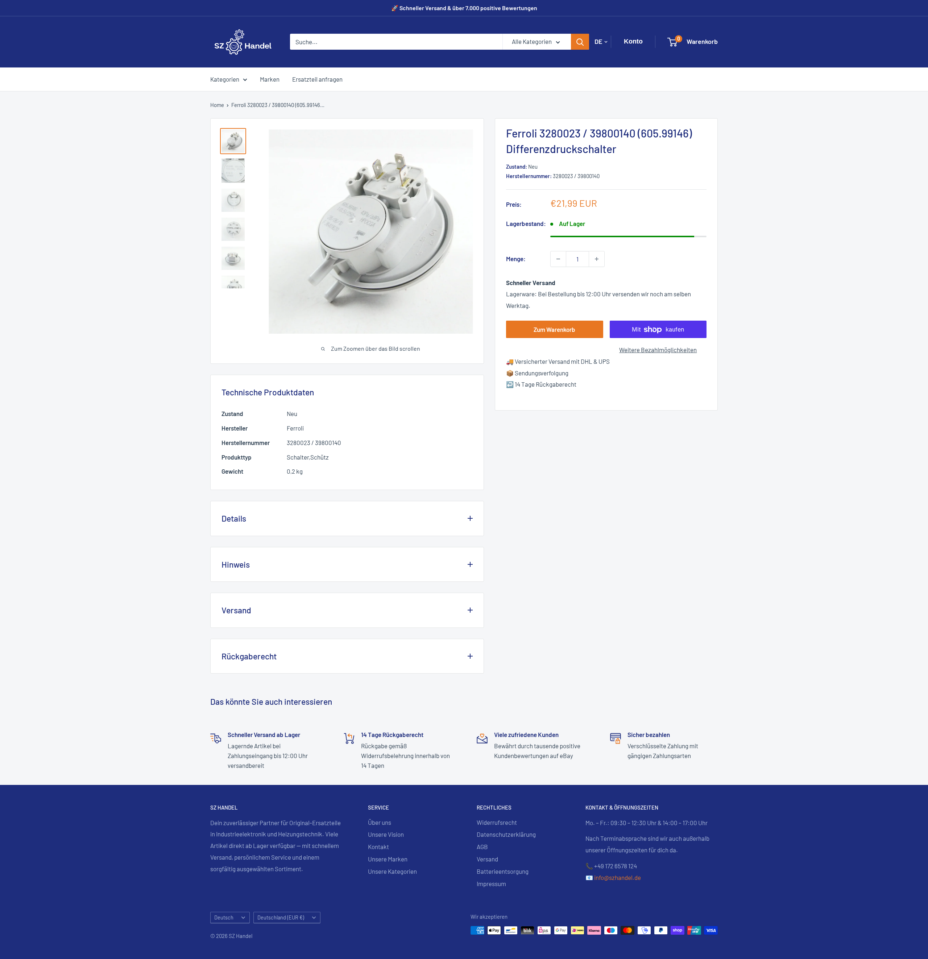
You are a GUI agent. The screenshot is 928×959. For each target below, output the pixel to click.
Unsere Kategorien (392, 871)
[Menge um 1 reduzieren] (558, 259)
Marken (269, 78)
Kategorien (224, 78)
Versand (487, 859)
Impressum (491, 883)
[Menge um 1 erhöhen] (596, 259)
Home (217, 105)
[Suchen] (580, 42)
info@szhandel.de (617, 877)
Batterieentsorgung (503, 871)
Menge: (516, 258)
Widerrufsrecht (497, 822)
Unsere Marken (387, 859)
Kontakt (378, 846)
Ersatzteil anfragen (317, 78)
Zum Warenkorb (554, 329)
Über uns (379, 822)
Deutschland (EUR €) (280, 917)
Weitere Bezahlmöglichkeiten (658, 350)
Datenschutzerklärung (506, 834)
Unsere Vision (386, 834)
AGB (482, 846)
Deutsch (223, 917)
